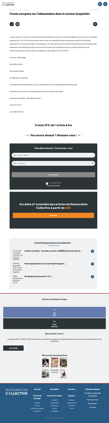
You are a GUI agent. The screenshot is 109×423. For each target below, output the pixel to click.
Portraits (37, 403)
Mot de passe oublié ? (53, 185)
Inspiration (37, 411)
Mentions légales (92, 389)
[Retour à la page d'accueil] (16, 392)
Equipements (72, 403)
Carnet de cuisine (54, 395)
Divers (72, 408)
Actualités (54, 389)
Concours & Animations (54, 404)
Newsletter (92, 403)
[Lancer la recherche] (100, 4)
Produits (54, 400)
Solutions (72, 405)
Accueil (13, 10)
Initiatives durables (37, 408)
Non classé (23, 10)
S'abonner (53, 215)
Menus (54, 408)
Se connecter (53, 175)
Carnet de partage (37, 397)
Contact (92, 407)
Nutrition (72, 400)
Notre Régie (13, 348)
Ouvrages (54, 411)
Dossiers (72, 389)
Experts (71, 395)
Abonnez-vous (92, 400)
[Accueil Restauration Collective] (8, 4)
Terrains (37, 405)
